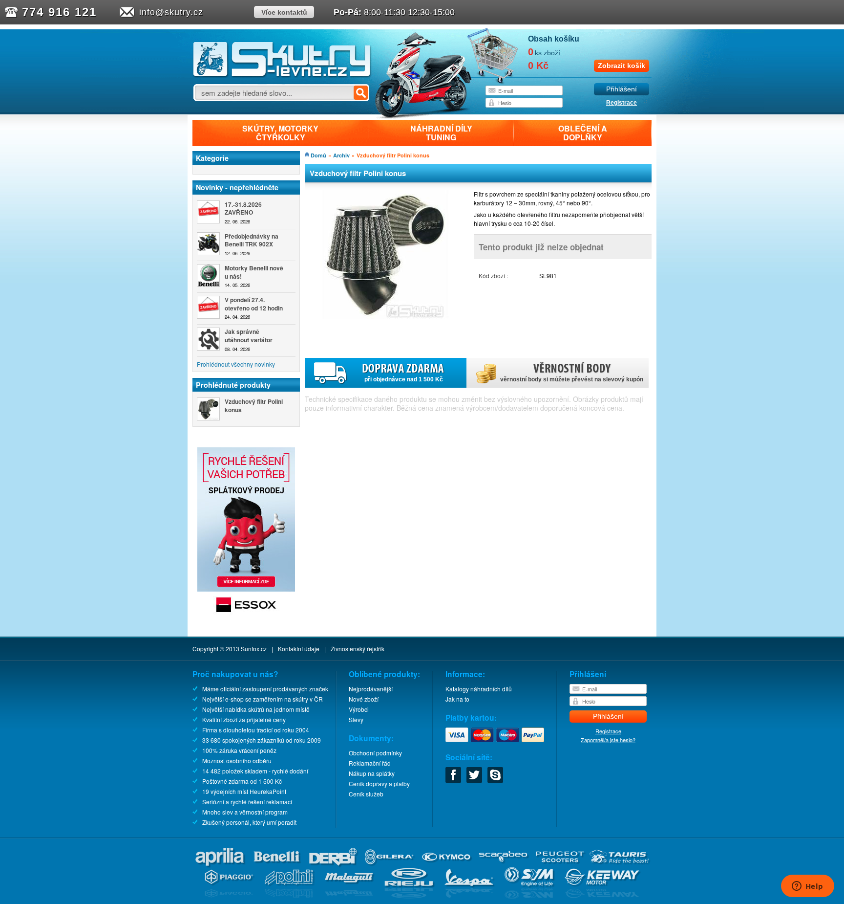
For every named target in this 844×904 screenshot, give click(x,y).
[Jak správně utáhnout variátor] (208, 339)
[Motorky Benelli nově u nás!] (208, 275)
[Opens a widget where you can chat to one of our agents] (807, 887)
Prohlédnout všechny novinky (236, 364)
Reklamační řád (370, 763)
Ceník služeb (366, 794)
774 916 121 (59, 12)
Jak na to (457, 699)
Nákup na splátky (372, 773)
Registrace (621, 102)
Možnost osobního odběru (237, 760)
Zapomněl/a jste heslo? (608, 740)
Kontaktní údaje (298, 648)
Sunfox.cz (254, 648)
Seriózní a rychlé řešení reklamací (247, 801)
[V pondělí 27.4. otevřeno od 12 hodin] (208, 307)
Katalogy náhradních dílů (478, 688)
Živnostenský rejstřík (357, 648)
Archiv (341, 155)
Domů (318, 155)
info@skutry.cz (171, 12)
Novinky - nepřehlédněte (237, 187)
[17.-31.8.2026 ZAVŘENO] (208, 211)
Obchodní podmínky (375, 753)
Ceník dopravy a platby (379, 783)
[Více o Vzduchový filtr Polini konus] (208, 408)
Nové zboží (364, 699)
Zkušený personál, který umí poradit (249, 822)
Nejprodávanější (371, 688)
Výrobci (359, 709)
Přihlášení (621, 89)
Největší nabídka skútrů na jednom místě (256, 709)
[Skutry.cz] (282, 75)
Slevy (356, 719)
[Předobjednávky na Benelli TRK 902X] (208, 243)
